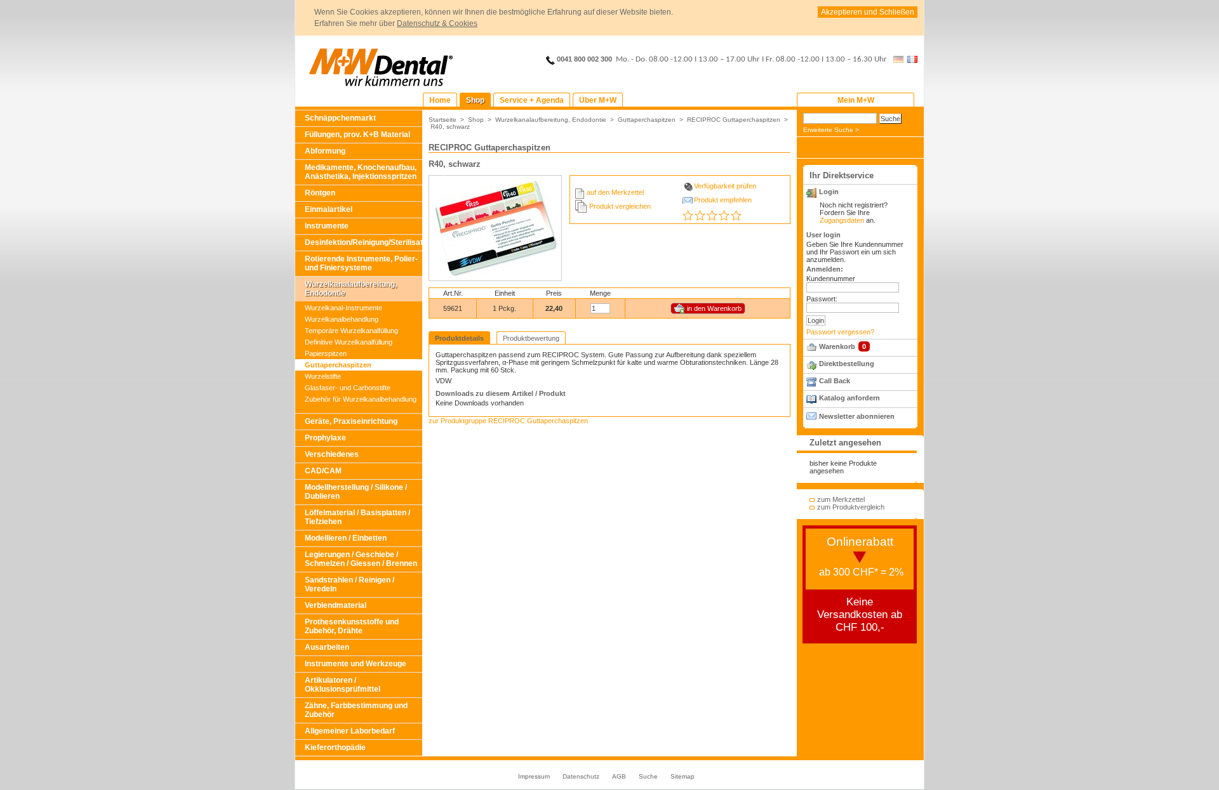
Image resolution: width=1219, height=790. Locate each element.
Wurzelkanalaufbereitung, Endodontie (351, 289)
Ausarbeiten (327, 647)
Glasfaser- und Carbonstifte (347, 388)
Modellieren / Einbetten (346, 538)
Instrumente (327, 225)
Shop (476, 119)
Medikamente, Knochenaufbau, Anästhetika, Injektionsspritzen (360, 172)
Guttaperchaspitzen (338, 365)
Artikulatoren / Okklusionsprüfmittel (342, 685)
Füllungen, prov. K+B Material (357, 134)
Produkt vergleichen (620, 206)
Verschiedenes (332, 454)
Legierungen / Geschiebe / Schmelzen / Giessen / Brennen (361, 559)
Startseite (442, 119)
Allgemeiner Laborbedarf (350, 731)
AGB (619, 776)
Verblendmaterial (335, 605)
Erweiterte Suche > (831, 129)
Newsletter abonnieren (857, 416)
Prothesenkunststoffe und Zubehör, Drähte (352, 626)
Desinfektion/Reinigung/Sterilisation (363, 242)
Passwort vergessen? (840, 332)
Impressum (534, 776)
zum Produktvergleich (850, 507)
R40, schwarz (450, 126)
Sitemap (682, 776)
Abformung (325, 151)
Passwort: (821, 299)
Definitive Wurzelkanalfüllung (348, 342)
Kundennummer (830, 278)
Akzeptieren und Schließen (867, 12)
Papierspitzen (326, 353)
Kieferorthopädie (335, 747)
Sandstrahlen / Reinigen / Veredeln (349, 584)
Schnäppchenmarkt (340, 118)
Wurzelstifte (323, 376)
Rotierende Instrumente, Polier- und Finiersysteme (361, 263)
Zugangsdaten (842, 220)
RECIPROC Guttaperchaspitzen (733, 119)
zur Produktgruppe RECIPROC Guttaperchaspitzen (508, 421)
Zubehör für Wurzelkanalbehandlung (360, 399)
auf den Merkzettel (615, 192)
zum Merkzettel (841, 499)
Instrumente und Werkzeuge (355, 663)
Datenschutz (581, 776)
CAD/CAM (323, 470)
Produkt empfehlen (723, 200)
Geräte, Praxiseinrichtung (351, 421)
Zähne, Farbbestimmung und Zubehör (356, 710)
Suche (648, 776)
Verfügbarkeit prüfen (725, 186)
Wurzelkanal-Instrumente (343, 308)
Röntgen (320, 192)
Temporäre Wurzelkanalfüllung (351, 330)
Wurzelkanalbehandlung (341, 319)
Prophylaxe (325, 437)
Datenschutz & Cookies (437, 23)
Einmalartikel (328, 209)
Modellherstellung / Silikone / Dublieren (356, 492)
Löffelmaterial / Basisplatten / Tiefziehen (357, 517)
